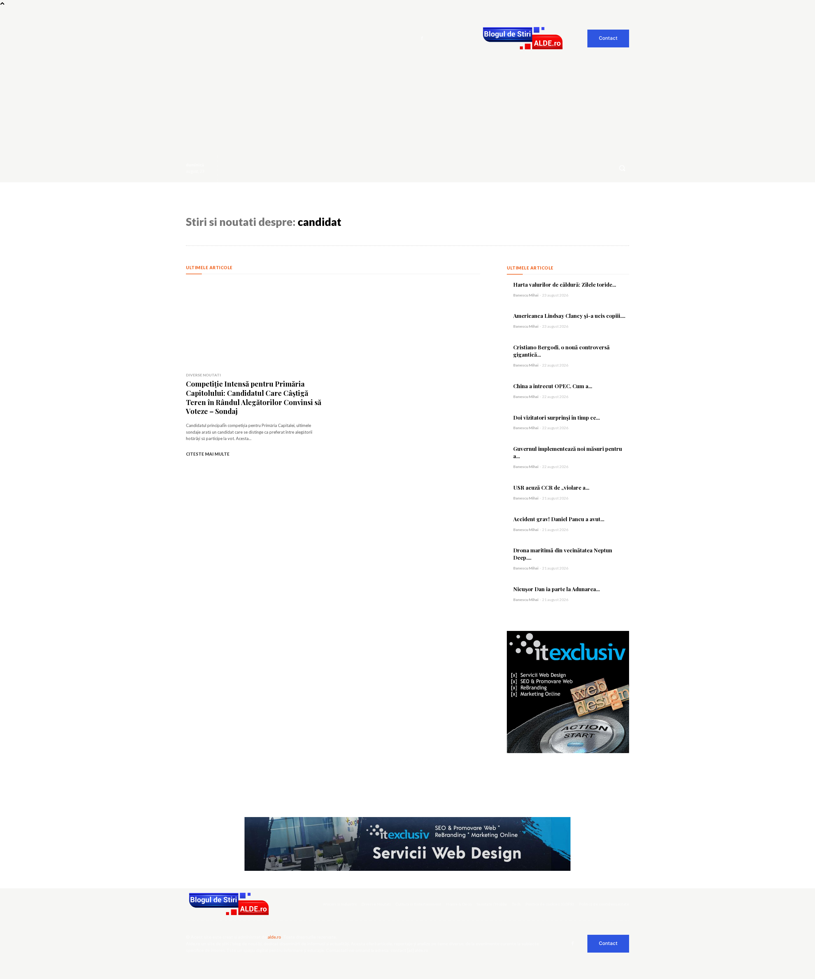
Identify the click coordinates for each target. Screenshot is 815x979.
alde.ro (274, 937)
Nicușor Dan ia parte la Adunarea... (556, 588)
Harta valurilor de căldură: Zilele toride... (564, 284)
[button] (622, 168)
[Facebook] (422, 38)
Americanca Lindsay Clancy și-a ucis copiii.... (569, 315)
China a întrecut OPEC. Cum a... (552, 385)
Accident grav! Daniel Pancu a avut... (558, 518)
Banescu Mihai (525, 295)
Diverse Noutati (203, 375)
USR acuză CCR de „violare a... (551, 487)
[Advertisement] (407, 105)
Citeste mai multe (208, 454)
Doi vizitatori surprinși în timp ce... (556, 417)
